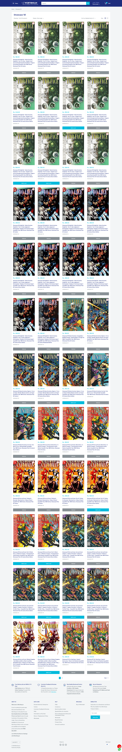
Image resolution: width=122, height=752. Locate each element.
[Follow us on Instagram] (66, 745)
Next (105, 678)
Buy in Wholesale (80, 704)
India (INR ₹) (14, 742)
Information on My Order (40, 713)
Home (13, 9)
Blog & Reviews (59, 719)
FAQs (35, 711)
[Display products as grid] (105, 18)
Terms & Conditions (60, 724)
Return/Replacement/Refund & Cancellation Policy (63, 714)
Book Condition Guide (60, 709)
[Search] (88, 3)
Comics (35, 706)
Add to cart (73, 128)
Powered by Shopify (16, 747)
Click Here (53, 691)
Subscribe (95, 717)
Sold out (24, 72)
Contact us (57, 706)
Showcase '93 (18, 9)
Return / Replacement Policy (41, 716)
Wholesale (36, 718)
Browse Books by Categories (41, 704)
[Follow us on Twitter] (63, 745)
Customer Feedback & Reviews (41, 709)
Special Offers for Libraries (61, 711)
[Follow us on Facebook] (60, 745)
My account (96, 4)
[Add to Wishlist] (33, 23)
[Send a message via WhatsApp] (119, 749)
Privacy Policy (58, 722)
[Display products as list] (107, 18)
